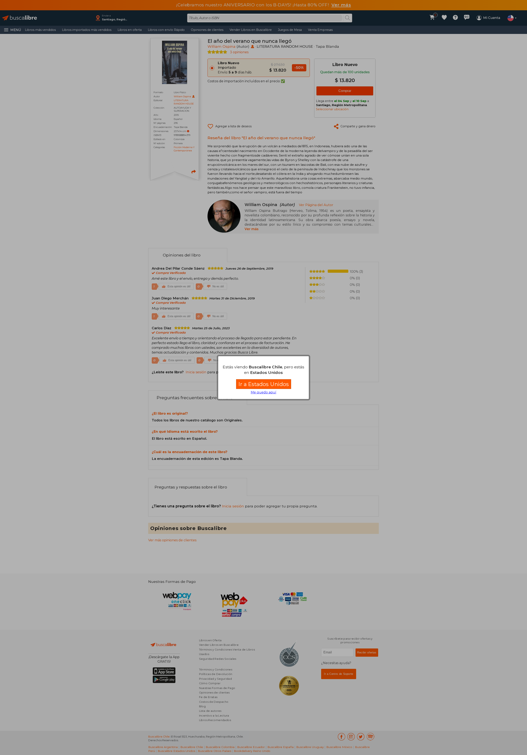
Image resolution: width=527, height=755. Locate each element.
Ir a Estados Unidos (263, 384)
